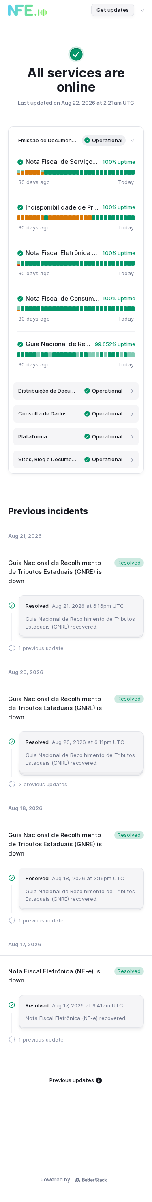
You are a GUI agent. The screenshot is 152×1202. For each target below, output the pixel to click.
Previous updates (72, 1080)
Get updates (112, 9)
